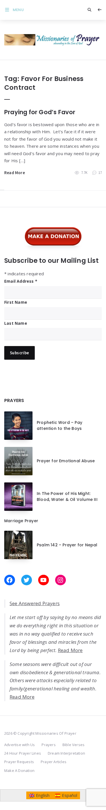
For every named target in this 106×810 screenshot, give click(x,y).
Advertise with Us (19, 744)
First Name (15, 302)
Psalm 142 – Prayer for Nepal (67, 545)
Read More (14, 172)
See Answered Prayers (35, 603)
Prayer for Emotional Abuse (66, 461)
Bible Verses (73, 744)
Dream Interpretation (66, 753)
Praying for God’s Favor (39, 112)
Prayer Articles (53, 761)
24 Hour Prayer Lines (22, 753)
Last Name (15, 323)
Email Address (20, 281)
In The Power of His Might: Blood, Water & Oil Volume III (67, 496)
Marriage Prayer (21, 521)
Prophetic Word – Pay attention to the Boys (59, 425)
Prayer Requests (19, 761)
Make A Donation (19, 770)
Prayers (48, 744)
